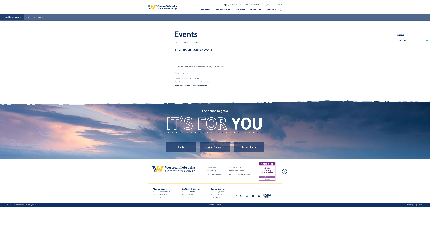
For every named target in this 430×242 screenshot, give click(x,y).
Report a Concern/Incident (239, 174)
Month (197, 42)
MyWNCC (268, 4)
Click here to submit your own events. (191, 85)
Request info (249, 147)
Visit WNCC (244, 4)
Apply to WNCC (230, 4)
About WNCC (205, 9)
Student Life (255, 9)
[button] (281, 9)
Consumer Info (235, 167)
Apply (181, 147)
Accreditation (212, 167)
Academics (240, 9)
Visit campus (215, 147)
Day (176, 42)
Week (186, 42)
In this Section (12, 17)
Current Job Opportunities (217, 174)
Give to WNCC (256, 4)
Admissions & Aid (223, 9)
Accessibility (211, 171)
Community (271, 9)
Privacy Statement (236, 171)
